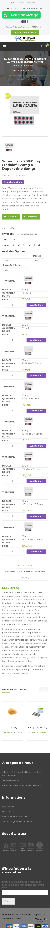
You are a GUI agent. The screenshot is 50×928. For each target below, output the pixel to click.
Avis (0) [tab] (25, 577)
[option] (25, 113)
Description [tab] (24, 565)
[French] (27, 21)
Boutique (27, 65)
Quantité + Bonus (12, 265)
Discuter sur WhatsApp (24, 15)
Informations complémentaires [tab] (25, 571)
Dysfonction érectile (23, 70)
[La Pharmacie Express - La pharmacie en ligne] (25, 38)
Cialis (13, 239)
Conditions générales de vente (17, 821)
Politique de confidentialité (15, 816)
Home (16, 65)
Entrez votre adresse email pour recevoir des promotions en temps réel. (23, 885)
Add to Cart (36, 305)
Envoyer (8, 901)
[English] (23, 21)
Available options (13, 182)
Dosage (37, 256)
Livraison (6, 811)
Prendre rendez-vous (25, 32)
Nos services (8, 806)
